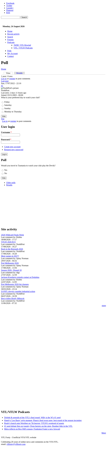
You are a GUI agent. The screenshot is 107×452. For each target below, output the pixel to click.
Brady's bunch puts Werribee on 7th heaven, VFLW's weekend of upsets (34, 423)
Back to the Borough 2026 (12, 249)
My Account (12, 53)
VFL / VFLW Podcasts (23, 48)
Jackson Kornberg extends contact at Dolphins (20, 277)
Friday (7, 102)
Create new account (12, 147)
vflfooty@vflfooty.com (16, 444)
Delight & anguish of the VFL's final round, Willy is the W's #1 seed (32, 417)
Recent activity (13, 34)
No (5, 173)
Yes (5, 170)
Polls (9, 51)
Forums (10, 39)
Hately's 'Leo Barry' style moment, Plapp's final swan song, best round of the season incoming (43, 420)
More (104, 433)
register (12, 79)
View (9, 73)
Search (10, 37)
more (104, 305)
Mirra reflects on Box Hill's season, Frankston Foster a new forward (32, 429)
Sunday (7, 108)
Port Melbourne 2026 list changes (15, 284)
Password (6, 139)
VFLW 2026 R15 (8, 242)
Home (9, 31)
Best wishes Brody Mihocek (12, 298)
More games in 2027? (10, 256)
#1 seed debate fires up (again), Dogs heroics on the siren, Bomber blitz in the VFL (38, 426)
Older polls (10, 182)
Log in (4, 79)
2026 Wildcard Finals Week (12, 235)
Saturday (8, 105)
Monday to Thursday (13, 112)
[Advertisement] (53, 206)
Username (6, 132)
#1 (2, 86)
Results (19, 73)
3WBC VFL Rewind (22, 45)
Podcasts (10, 42)
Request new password (13, 149)
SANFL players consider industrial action (18, 291)
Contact (10, 56)
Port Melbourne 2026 (10, 263)
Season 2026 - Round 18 (11, 270)
